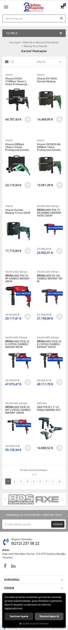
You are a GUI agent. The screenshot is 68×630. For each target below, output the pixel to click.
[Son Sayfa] (59, 481)
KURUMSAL (12, 580)
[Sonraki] (53, 481)
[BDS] (19, 499)
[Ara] (62, 18)
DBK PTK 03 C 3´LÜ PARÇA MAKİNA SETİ (48, 409)
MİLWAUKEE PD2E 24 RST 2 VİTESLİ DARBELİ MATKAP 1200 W (18, 410)
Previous (5, 499)
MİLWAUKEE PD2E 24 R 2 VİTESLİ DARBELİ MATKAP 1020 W (49, 344)
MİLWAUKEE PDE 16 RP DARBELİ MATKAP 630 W (17, 278)
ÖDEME (9, 588)
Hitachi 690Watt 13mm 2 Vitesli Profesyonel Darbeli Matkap (17, 147)
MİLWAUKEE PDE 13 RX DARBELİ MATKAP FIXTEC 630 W (49, 213)
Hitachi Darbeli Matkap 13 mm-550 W (17, 211)
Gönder (58, 524)
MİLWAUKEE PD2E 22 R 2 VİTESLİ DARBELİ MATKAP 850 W (17, 344)
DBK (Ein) (42, 403)
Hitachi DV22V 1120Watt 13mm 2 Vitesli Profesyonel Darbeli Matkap (16, 81)
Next (63, 499)
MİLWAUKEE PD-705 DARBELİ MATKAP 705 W (49, 278)
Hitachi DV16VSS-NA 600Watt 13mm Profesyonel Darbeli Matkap (49, 147)
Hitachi (9, 74)
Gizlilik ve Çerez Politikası (35, 623)
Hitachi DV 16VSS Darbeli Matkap (47, 80)
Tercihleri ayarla (19, 616)
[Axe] (45, 499)
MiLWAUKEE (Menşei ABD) (48, 206)
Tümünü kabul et (49, 616)
